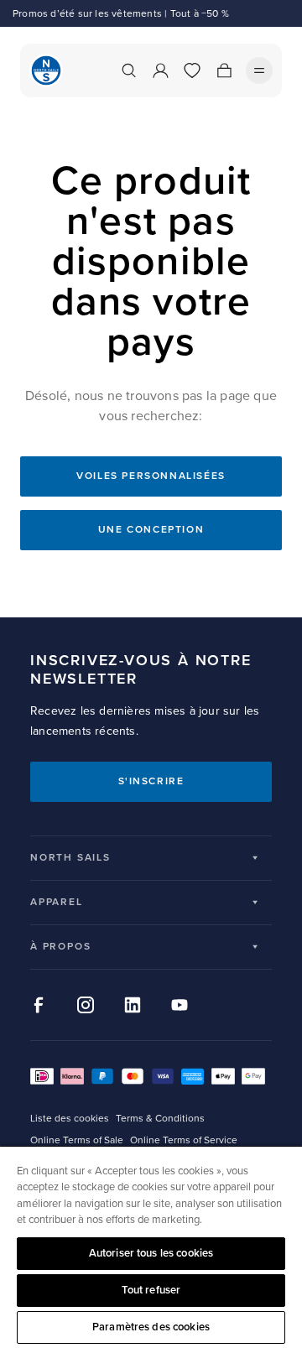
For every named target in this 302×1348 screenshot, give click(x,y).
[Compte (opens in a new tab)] (160, 70)
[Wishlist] (192, 70)
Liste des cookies (69, 1118)
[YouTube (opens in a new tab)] (179, 1005)
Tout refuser (151, 1290)
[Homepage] (46, 70)
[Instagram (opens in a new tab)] (85, 1005)
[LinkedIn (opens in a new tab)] (132, 1005)
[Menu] (259, 70)
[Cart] (224, 70)
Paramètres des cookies (151, 1327)
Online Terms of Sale (76, 1140)
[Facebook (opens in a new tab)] (38, 1005)
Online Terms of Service (183, 1140)
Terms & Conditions (160, 1118)
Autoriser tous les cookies (151, 1253)
